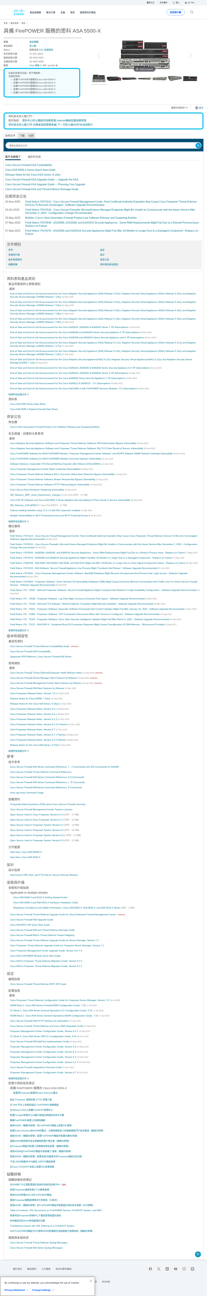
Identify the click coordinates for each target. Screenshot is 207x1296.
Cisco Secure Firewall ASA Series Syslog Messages (36, 1247)
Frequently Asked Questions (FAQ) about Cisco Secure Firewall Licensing (47, 804)
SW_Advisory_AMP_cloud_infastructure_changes (35, 495)
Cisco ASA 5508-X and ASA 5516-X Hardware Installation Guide (45, 902)
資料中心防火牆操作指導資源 (39, 120)
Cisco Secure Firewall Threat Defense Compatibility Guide (40, 646)
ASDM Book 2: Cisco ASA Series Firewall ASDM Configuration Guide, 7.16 (48, 1005)
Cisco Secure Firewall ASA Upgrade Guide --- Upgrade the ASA (41, 179)
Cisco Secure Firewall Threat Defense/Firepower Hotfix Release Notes (46, 672)
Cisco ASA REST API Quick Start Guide (30, 925)
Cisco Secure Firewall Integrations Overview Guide (36, 1067)
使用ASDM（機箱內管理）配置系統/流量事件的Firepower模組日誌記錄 (46, 1156)
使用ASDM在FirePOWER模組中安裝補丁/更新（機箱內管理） (41, 1151)
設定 (102, 250)
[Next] (190, 55)
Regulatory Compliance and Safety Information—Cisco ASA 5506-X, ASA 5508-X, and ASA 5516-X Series (67, 907)
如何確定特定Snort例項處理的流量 (27, 1220)
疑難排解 (12, 264)
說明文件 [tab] (10, 135)
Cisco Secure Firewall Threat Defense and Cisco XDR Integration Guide (47, 1026)
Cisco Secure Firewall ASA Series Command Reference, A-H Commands (47, 777)
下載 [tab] (22, 135)
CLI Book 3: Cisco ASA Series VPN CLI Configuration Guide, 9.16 (43, 1036)
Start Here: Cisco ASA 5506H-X (26, 852)
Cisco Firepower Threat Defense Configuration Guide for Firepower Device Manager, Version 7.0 (60, 1000)
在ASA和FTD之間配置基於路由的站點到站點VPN (35, 1184)
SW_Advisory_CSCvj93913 (24, 505)
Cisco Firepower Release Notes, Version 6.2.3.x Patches (39, 724)
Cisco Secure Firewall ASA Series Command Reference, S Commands (46, 787)
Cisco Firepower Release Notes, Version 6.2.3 (34, 719)
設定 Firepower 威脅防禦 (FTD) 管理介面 (31, 1099)
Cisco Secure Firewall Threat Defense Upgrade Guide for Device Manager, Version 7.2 (54, 940)
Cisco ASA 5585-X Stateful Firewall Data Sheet (34, 409)
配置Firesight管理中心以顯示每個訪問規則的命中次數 (37, 1115)
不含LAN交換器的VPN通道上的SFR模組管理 (32, 1161)
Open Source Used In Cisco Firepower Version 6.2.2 (37, 819)
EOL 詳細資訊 (46, 49)
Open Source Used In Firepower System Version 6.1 (37, 825)
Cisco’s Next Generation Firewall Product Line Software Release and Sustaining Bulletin (55, 427)
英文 (201, 108)
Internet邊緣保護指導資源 (71, 120)
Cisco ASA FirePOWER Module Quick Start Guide (35, 955)
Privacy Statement (15, 1290)
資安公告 (104, 259)
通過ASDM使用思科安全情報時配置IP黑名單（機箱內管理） (40, 1141)
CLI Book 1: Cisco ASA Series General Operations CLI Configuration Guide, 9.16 (51, 1010)
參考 (10, 250)
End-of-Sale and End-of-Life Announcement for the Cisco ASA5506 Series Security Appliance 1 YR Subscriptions (67, 378)
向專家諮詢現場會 (43, 124)
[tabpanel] (103, 177)
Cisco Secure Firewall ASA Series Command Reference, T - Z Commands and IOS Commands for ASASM (64, 766)
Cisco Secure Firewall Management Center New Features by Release (46, 683)
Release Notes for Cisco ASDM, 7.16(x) (30, 698)
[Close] (91, 1280)
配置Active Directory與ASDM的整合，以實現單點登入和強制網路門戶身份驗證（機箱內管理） (57, 1130)
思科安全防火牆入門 (20, 124)
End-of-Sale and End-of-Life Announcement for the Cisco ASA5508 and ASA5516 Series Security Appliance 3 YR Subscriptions (75, 332)
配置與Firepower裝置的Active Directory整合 (35, 1093)
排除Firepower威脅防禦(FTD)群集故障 (29, 1189)
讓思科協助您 (178, 107)
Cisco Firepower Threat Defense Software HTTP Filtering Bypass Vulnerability (50, 484)
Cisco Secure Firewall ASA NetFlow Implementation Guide (40, 1041)
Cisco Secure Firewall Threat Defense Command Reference (40, 772)
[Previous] (98, 55)
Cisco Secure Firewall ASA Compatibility (28, 165)
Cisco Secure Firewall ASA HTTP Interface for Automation (39, 1021)
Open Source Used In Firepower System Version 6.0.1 (38, 835)
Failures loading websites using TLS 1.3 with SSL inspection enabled (45, 510)
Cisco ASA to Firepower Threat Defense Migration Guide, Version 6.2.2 (46, 961)
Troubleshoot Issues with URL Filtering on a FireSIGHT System (42, 1226)
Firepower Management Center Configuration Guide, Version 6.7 (43, 1072)
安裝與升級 (14, 254)
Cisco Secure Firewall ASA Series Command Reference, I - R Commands (47, 782)
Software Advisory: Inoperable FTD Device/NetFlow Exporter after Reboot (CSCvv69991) (56, 464)
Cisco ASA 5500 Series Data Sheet (27, 404)
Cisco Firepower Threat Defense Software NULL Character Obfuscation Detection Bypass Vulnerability (62, 474)
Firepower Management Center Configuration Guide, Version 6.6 (43, 1046)
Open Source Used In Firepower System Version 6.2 (37, 830)
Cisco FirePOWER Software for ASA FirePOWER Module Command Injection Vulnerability (56, 458)
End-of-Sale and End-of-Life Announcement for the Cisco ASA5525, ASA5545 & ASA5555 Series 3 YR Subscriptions (69, 373)
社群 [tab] (31, 135)
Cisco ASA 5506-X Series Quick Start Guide (30, 169)
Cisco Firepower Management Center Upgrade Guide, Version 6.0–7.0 (46, 950)
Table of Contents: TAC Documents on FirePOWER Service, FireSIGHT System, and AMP (56, 1210)
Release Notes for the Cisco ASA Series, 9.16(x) (32, 174)
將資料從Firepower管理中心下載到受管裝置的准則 (35, 1215)
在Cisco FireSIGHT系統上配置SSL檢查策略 (32, 1166)
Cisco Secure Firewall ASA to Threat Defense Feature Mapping (42, 935)
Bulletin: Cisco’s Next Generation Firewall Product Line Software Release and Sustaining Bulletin (81, 217)
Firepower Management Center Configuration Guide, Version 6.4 (43, 1052)
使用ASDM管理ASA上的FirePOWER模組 (30, 1195)
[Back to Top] (198, 1254)
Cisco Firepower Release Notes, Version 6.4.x (34, 709)
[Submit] (198, 146)
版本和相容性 (15, 259)
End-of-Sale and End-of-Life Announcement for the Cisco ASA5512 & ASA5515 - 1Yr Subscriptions (60, 383)
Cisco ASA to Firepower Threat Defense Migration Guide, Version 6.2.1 (46, 966)
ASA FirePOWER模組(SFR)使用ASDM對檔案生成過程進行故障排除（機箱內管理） (52, 1231)
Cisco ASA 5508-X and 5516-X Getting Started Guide (40, 897)
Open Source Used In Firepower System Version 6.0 (37, 840)
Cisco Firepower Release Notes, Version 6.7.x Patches (38, 734)
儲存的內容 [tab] (34, 156)
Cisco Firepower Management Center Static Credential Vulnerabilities (45, 469)
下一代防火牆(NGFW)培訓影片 (75, 124)
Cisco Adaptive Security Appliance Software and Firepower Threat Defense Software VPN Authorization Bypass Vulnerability (73, 443)
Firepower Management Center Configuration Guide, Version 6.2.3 (44, 1062)
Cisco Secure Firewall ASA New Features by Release (37, 688)
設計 (102, 254)
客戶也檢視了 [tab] (13, 156)
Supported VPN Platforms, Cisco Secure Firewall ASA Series (40, 656)
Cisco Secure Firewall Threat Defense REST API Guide (38, 984)
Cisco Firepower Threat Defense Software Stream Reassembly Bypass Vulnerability (53, 479)
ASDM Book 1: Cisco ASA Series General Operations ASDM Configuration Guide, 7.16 (54, 1015)
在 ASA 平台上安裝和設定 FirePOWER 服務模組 (34, 1104)
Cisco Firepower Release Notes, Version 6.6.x (34, 714)
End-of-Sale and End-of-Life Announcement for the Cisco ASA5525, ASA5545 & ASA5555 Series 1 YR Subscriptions (69, 327)
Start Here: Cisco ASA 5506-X (25, 857)
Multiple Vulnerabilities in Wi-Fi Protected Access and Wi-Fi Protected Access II (50, 515)
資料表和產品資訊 (109, 264)
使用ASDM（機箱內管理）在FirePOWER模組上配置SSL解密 (41, 1125)
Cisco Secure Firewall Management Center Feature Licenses (41, 809)
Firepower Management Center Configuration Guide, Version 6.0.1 (44, 1031)
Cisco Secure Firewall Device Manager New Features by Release (43, 678)
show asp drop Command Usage (27, 792)
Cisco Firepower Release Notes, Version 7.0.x (34, 693)
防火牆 (32, 46)
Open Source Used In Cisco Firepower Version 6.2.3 (37, 814)
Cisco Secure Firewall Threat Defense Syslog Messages (38, 1242)
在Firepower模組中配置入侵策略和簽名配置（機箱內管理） (40, 1146)
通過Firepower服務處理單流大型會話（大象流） (34, 1200)
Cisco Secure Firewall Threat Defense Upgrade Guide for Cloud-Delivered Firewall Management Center (63, 914)
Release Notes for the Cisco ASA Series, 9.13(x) (35, 745)
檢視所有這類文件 (17, 394)
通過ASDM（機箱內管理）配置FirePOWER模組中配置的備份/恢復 (43, 1135)
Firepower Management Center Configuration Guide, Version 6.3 (43, 1057)
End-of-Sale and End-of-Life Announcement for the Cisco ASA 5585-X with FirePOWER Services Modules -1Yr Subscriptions (74, 388)
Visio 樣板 (34, 65)
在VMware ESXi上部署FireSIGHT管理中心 (31, 1110)
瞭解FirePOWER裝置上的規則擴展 (27, 1120)
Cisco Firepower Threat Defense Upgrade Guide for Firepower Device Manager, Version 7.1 (57, 945)
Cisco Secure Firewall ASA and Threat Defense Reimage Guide (41, 189)
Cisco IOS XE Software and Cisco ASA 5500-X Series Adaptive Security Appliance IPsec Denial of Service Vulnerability (70, 500)
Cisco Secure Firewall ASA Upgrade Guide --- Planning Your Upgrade (45, 184)
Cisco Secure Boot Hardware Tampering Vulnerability (37, 489)
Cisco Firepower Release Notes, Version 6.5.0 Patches (38, 740)
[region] (47, 1286)
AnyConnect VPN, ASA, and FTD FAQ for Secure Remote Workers (44, 875)
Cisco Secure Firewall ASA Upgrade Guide (31, 919)
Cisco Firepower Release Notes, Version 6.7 (33, 729)
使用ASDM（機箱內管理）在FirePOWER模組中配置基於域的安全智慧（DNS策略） (52, 1205)
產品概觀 (33, 42)
